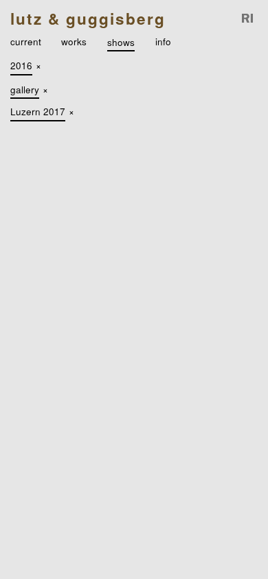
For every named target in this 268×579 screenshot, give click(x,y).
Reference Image (248, 18)
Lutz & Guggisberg (88, 18)
